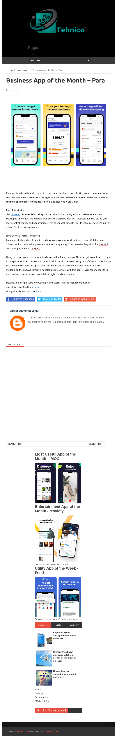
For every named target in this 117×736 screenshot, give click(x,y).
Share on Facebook (23, 299)
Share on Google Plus (82, 299)
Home (33, 54)
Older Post (96, 444)
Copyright (39, 693)
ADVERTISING (38, 58)
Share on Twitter (52, 299)
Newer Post (15, 444)
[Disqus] (58, 402)
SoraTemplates (22, 731)
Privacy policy (41, 697)
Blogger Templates (50, 731)
